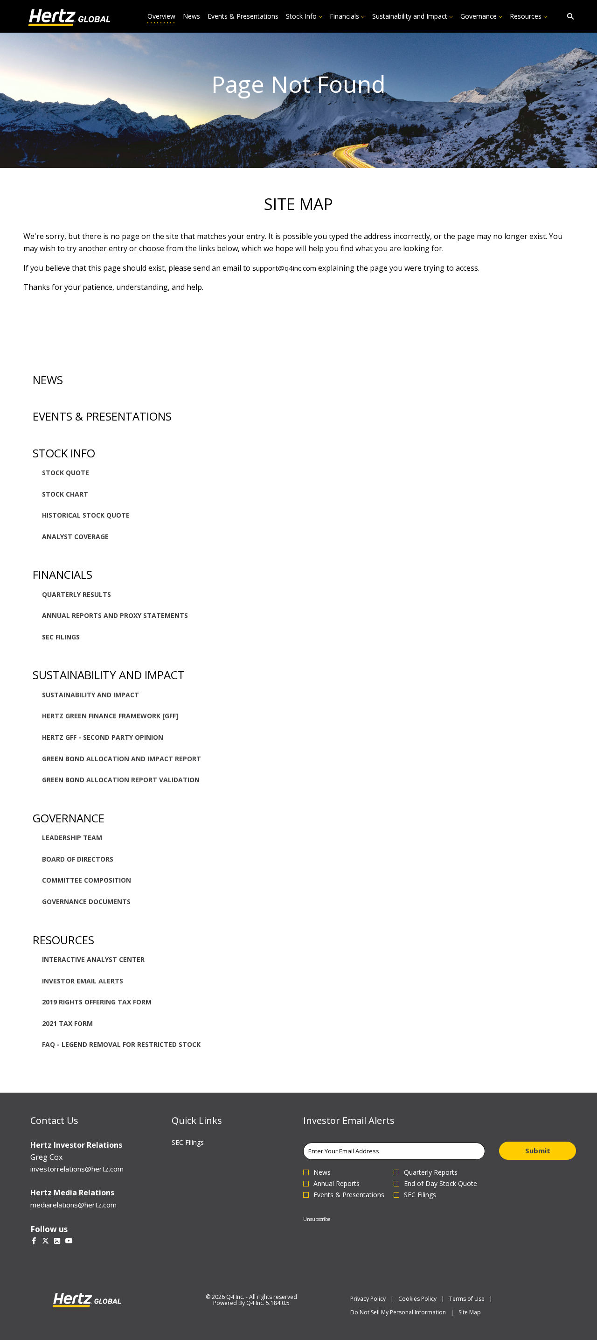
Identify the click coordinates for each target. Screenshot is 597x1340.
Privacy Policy (368, 1298)
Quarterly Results (76, 594)
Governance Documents (86, 901)
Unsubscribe (316, 1219)
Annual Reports (336, 1183)
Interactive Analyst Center (93, 959)
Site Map (469, 1312)
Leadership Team (72, 837)
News (48, 379)
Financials (62, 574)
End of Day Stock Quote (440, 1183)
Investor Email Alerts (82, 980)
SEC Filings (61, 636)
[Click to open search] (568, 16)
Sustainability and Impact (109, 674)
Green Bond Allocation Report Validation (121, 779)
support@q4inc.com (284, 268)
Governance (68, 818)
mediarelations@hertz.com (73, 1204)
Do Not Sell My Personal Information (398, 1312)
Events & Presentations (102, 416)
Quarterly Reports (431, 1172)
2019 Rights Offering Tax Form (97, 1001)
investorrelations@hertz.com (77, 1168)
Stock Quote (65, 472)
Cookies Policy (417, 1298)
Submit (537, 1150)
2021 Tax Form (67, 1023)
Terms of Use (467, 1298)
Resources (63, 939)
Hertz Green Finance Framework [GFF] (110, 715)
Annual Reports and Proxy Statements (115, 615)
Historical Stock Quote (86, 515)
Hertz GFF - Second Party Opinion (102, 737)
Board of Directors (77, 859)
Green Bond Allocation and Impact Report (121, 758)
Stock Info (64, 453)
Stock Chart (65, 494)
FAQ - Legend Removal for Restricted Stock (121, 1044)
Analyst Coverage (75, 536)
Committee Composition (86, 880)
